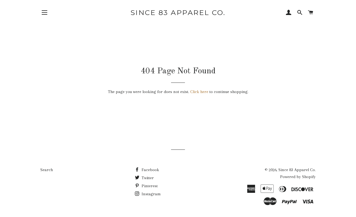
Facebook (149, 169)
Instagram (150, 193)
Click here (199, 91)
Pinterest (149, 185)
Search (46, 169)
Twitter (147, 177)
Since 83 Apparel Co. (178, 12)
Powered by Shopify (298, 176)
